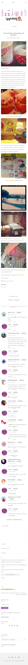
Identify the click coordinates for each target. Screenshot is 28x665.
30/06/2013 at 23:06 (11, 463)
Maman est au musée (14, 497)
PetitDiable (11, 479)
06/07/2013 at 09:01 (12, 471)
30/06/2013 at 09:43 (11, 402)
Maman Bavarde (19, 180)
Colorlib (13, 660)
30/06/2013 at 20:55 (11, 444)
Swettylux (11, 312)
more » (14, 589)
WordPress (22, 660)
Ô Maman (14, 26)
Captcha (3, 577)
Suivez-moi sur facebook (8, 644)
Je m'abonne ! (5, 607)
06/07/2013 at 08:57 (12, 326)
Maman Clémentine (14, 359)
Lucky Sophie (12, 401)
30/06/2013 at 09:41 (11, 382)
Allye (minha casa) (13, 333)
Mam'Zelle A (11, 442)
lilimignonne (12, 419)
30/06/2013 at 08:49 (11, 314)
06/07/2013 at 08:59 (12, 394)
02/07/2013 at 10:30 (11, 481)
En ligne (5, 617)
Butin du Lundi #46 (21, 594)
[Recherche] (26, 2)
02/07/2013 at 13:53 (11, 500)
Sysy (19, 37)
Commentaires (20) (13, 296)
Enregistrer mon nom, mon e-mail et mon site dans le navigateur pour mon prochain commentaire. (13, 560)
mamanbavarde (12, 380)
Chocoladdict (19, 116)
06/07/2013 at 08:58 (12, 352)
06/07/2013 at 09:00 (12, 431)
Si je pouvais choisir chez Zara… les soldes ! (14, 592)
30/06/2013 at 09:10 (11, 335)
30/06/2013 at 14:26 (11, 421)
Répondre (19, 312)
